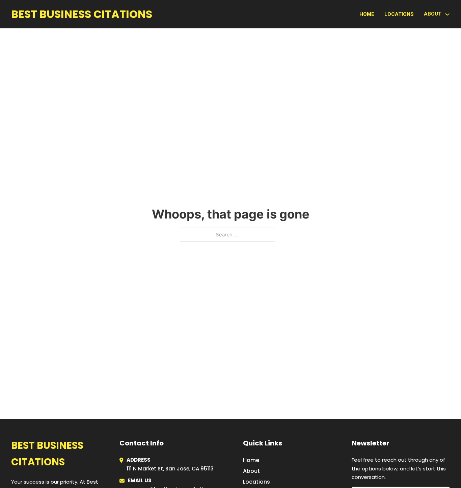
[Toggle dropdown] (447, 14)
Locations (399, 14)
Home (366, 14)
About (251, 471)
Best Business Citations (81, 14)
